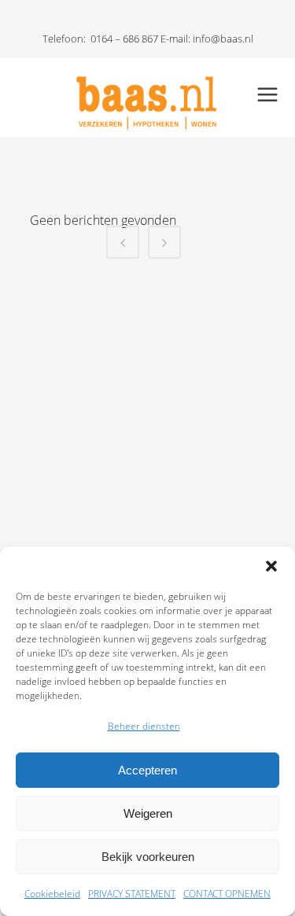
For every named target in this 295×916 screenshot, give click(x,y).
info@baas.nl (223, 38)
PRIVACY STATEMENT (131, 893)
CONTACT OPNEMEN (227, 893)
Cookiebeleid (52, 893)
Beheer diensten (144, 726)
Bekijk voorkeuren (147, 856)
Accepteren (147, 770)
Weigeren (148, 813)
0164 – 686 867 (124, 38)
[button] (271, 566)
